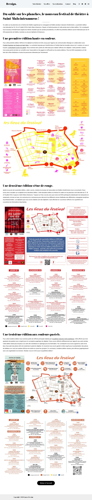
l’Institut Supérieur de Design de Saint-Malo (16, 45)
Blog (74, 4)
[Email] (88, 4)
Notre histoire (37, 4)
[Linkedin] (85, 4)
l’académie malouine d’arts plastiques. (63, 339)
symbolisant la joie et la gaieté (17, 47)
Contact (67, 4)
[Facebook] (82, 4)
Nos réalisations (58, 4)
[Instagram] (79, 4)
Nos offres (47, 4)
